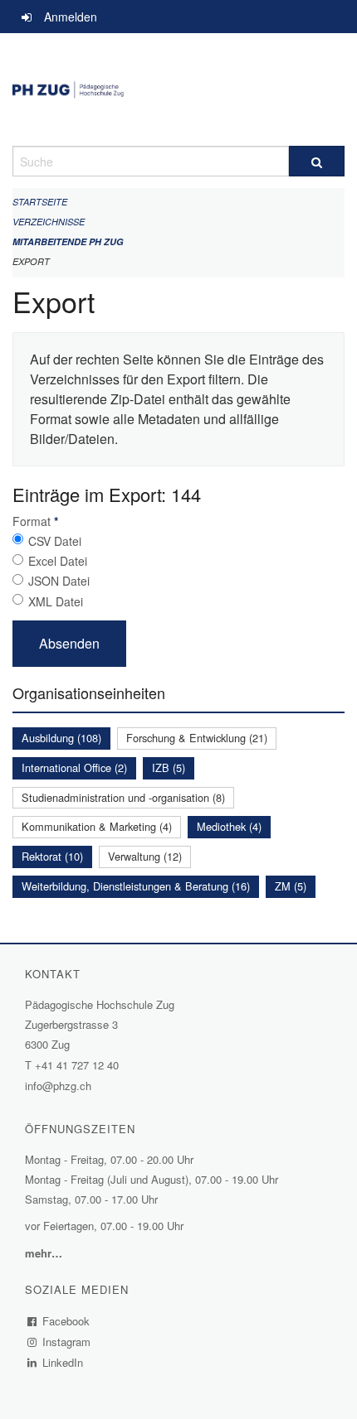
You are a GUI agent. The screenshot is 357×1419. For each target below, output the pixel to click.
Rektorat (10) (52, 856)
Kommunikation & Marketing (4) (97, 826)
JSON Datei (59, 580)
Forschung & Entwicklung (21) (196, 738)
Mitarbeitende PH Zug (68, 241)
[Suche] (317, 161)
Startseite (39, 201)
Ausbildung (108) (61, 738)
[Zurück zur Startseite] (178, 89)
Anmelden (70, 16)
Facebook (66, 1321)
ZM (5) (290, 886)
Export (31, 261)
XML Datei (55, 601)
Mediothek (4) (229, 826)
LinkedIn (63, 1362)
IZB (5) (168, 767)
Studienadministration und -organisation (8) (123, 797)
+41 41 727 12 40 (77, 1065)
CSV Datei (54, 541)
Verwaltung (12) (145, 856)
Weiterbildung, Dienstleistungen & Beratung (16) (136, 886)
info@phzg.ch (58, 1085)
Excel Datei (57, 561)
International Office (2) (74, 767)
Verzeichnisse (48, 221)
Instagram (67, 1341)
